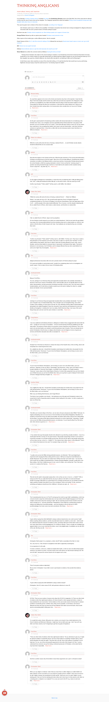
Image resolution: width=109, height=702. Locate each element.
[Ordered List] (42, 82)
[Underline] (37, 82)
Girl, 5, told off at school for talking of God (39, 41)
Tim (32, 255)
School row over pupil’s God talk (28, 46)
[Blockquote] (46, 82)
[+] (55, 82)
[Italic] (35, 82)
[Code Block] (48, 82)
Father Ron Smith (36, 191)
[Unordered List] (44, 82)
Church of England (29, 15)
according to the (55, 24)
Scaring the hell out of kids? (54, 51)
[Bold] (33, 82)
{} (52, 82)
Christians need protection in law (55, 35)
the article (46, 18)
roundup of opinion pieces (31, 18)
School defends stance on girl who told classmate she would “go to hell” (39, 48)
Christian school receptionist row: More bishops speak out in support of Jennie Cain (48, 32)
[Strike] (39, 82)
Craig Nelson (34, 317)
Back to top (54, 698)
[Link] (51, 82)
